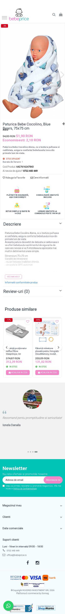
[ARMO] (21, 607)
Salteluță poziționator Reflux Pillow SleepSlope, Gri (16, 351)
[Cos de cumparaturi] (60, 15)
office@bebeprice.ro (16, 555)
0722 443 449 (12, 550)
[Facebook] (28, 563)
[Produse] (4, 18)
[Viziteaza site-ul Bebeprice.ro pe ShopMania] (46, 607)
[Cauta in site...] (54, 15)
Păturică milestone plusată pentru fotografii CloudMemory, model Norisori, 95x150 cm (47, 351)
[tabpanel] (32, 71)
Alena (5, 130)
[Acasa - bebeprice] (19, 14)
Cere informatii (41, 177)
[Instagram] (37, 563)
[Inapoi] (62, 124)
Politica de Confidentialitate (25, 489)
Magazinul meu (12, 505)
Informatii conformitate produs (21, 282)
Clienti (6, 516)
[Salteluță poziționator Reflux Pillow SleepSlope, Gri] (18, 331)
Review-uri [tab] (16, 291)
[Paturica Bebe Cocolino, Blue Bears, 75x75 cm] (32, 71)
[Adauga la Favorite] (28, 321)
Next (62, 74)
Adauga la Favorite (15, 177)
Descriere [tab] (12, 224)
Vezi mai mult (13, 277)
